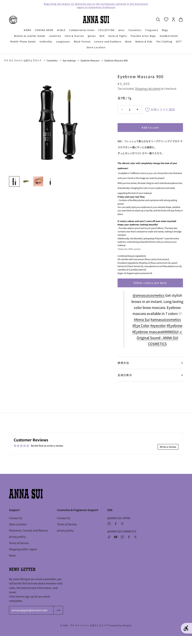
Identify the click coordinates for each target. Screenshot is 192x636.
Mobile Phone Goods (23, 41)
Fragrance (151, 30)
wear (121, 30)
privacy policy (17, 536)
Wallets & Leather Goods (29, 35)
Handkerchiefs (169, 35)
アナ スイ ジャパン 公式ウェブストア (22, 60)
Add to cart (150, 127)
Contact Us (15, 518)
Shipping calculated (147, 88)
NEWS (27, 30)
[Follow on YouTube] (116, 537)
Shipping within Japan (23, 549)
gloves (92, 35)
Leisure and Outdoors (108, 41)
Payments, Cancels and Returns (28, 530)
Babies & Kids (144, 41)
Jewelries (55, 35)
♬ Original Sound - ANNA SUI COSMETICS (160, 337)
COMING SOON (44, 30)
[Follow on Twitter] (122, 523)
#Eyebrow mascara (147, 331)
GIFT (179, 41)
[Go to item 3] (38, 181)
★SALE (61, 30)
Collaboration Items (81, 30)
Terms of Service (19, 543)
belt (102, 35)
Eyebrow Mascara (90, 60)
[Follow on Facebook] (116, 523)
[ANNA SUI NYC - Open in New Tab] (13, 20)
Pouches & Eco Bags (143, 35)
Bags (165, 30)
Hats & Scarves (74, 35)
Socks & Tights (117, 35)
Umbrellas (46, 41)
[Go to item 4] (50, 181)
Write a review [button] (168, 447)
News (12, 555)
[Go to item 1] (14, 181)
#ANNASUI (170, 331)
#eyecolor (158, 325)
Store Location (96, 47)
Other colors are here (150, 283)
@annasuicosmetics (148, 295)
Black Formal (82, 41)
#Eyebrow (174, 325)
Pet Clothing (164, 41)
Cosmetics (135, 30)
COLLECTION (106, 30)
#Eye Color (140, 325)
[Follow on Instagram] (109, 523)
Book (128, 41)
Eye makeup (69, 60)
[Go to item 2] (26, 181)
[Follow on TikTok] (109, 537)
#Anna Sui (142, 319)
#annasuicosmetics (165, 319)
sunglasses (63, 41)
